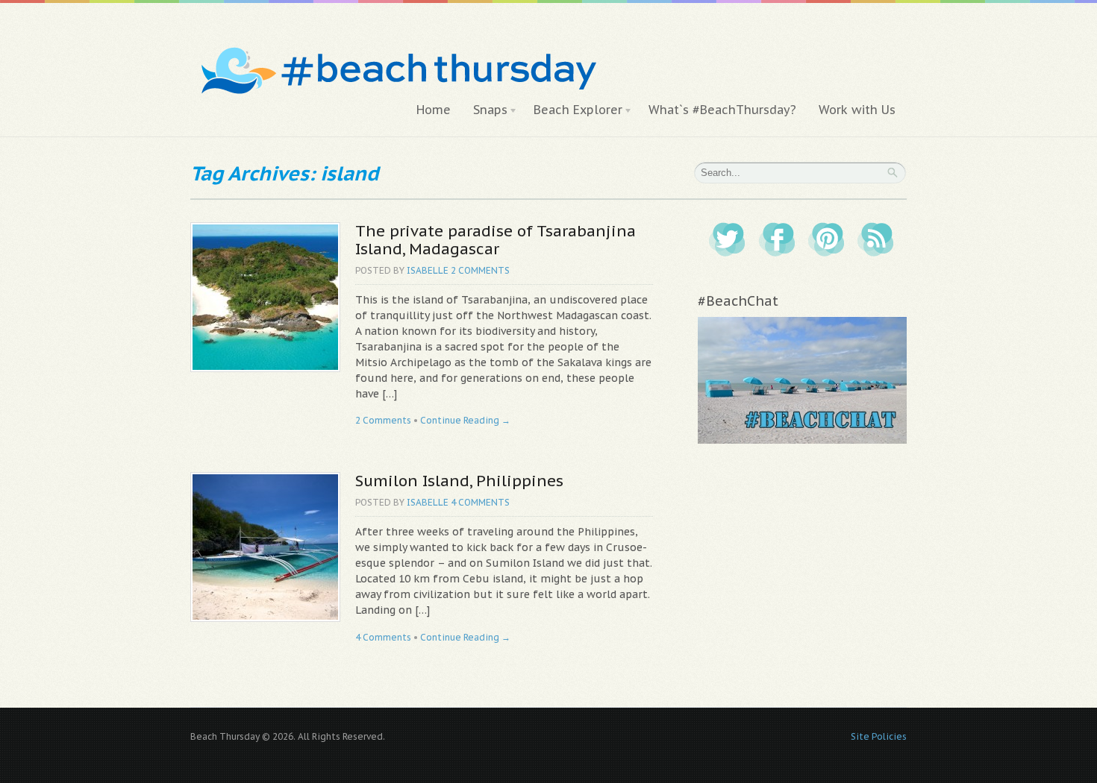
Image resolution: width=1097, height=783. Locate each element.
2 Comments (480, 270)
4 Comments (480, 502)
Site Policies (879, 736)
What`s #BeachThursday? (722, 109)
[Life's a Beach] (396, 41)
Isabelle (428, 270)
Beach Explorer (572, 110)
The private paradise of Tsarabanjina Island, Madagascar (495, 240)
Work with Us (857, 109)
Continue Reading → (465, 420)
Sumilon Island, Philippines (459, 481)
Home (433, 109)
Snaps (484, 110)
